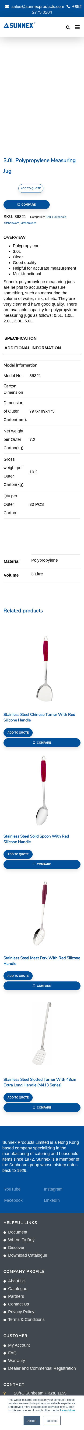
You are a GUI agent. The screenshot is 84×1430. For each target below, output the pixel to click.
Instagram (53, 1189)
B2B (48, 217)
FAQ (12, 1353)
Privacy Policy (21, 1311)
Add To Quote (31, 188)
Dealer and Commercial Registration (42, 1368)
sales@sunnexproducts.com (37, 6)
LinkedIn (52, 1200)
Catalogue (17, 1288)
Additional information (32, 348)
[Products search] (68, 27)
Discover (16, 1247)
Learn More (67, 1410)
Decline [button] (52, 1421)
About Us (16, 1281)
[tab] (20, 339)
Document (17, 1232)
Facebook (13, 1200)
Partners (16, 1296)
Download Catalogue (27, 1255)
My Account (19, 1345)
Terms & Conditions (26, 1319)
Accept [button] (32, 1421)
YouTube (12, 1189)
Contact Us (18, 1304)
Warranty (16, 1360)
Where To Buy (21, 1239)
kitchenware (28, 223)
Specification (20, 338)
